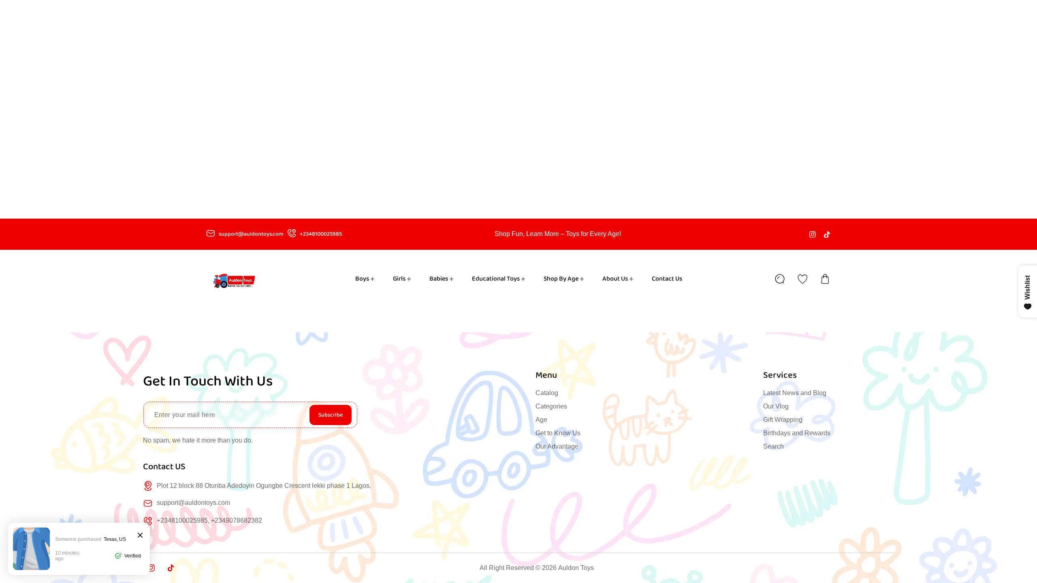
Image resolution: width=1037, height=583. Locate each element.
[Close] (140, 536)
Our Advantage (557, 446)
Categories (551, 406)
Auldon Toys (576, 567)
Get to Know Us (558, 433)
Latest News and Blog (794, 392)
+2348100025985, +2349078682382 (209, 520)
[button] (825, 279)
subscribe (330, 415)
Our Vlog (776, 406)
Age (541, 419)
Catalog (547, 392)
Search (773, 446)
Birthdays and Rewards (796, 433)
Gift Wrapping (782, 419)
